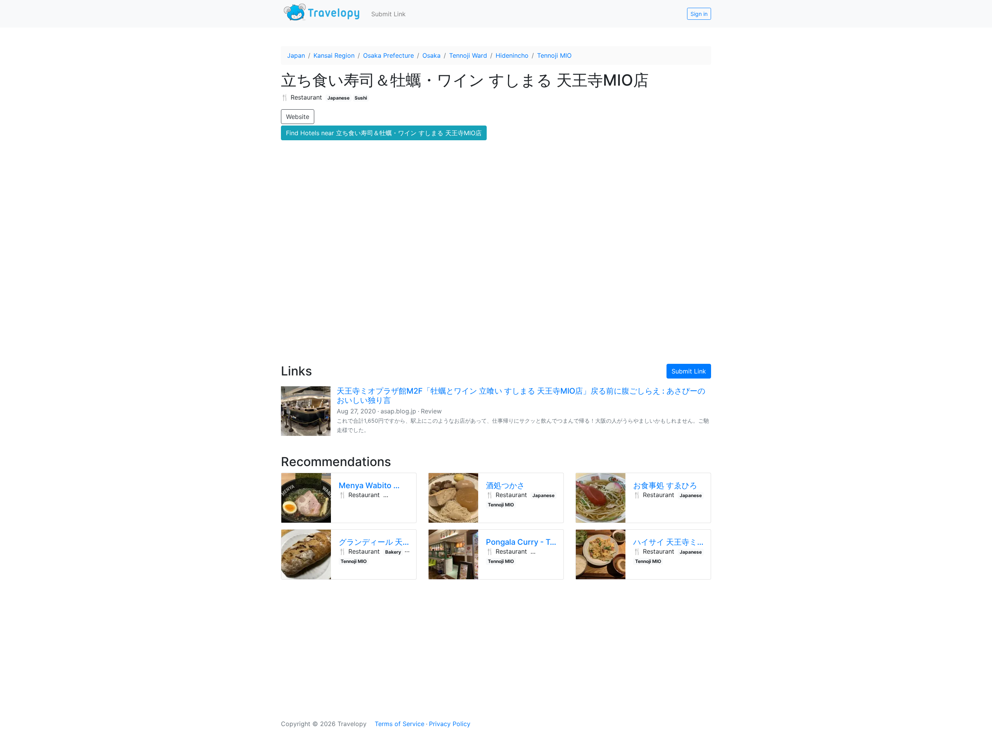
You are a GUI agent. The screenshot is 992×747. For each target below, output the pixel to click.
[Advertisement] (496, 291)
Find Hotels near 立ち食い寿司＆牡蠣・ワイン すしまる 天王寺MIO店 (384, 133)
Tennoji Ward (468, 55)
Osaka (431, 55)
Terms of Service (399, 724)
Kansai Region (334, 55)
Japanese (338, 98)
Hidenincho (512, 55)
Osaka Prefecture (388, 55)
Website (297, 116)
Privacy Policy (449, 724)
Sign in (699, 13)
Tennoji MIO (554, 55)
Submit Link (388, 14)
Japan (296, 55)
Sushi (361, 98)
